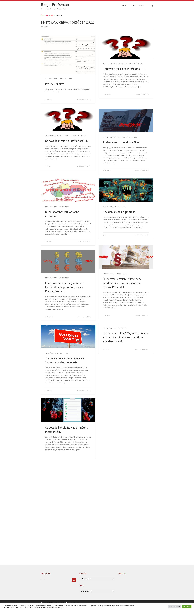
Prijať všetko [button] (186, 606)
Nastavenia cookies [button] (174, 606)
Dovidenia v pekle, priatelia (119, 212)
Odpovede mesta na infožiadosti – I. (66, 141)
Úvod (42, 15)
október (52, 15)
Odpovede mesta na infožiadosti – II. (124, 69)
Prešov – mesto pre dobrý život (121, 142)
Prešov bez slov (54, 84)
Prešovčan (50, 99)
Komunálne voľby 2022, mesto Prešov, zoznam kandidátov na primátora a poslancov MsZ (125, 337)
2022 (47, 15)
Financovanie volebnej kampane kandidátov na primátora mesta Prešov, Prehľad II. (122, 283)
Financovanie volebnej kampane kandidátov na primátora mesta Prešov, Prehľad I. (64, 287)
